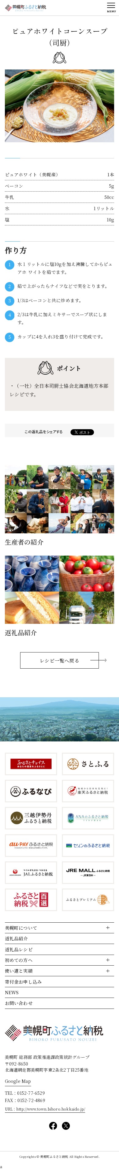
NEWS (12, 992)
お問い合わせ (19, 1003)
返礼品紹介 (16, 938)
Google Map (18, 1081)
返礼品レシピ (19, 949)
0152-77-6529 (31, 1093)
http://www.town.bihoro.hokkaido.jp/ (50, 1109)
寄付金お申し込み (23, 981)
